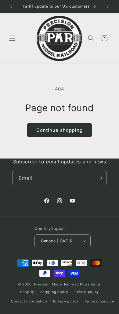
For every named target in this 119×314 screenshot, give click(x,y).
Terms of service (99, 301)
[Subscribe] (99, 178)
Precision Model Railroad (56, 284)
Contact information (29, 301)
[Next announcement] (107, 6)
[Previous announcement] (11, 6)
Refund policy (86, 292)
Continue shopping (59, 130)
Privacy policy (65, 301)
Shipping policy (54, 292)
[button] (12, 38)
